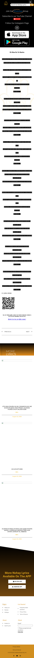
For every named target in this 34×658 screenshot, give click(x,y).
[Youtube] (17, 655)
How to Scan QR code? (17, 319)
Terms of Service (17, 650)
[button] (30, 1)
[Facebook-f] (13, 655)
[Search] (32, 5)
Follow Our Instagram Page (17, 23)
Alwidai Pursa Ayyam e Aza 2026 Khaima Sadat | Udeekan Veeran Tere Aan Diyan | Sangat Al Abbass (17, 530)
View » (17, 412)
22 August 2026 (17, 469)
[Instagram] (20, 655)
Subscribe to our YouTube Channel (17, 16)
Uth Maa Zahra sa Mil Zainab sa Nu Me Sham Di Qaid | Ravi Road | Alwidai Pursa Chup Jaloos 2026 (17, 408)
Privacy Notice (16, 646)
